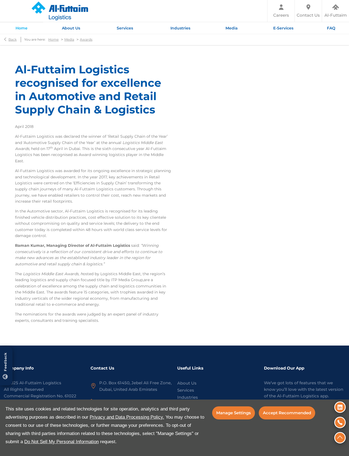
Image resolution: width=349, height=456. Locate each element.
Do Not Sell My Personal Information (61, 441)
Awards (86, 39)
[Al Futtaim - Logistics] (59, 10)
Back (12, 39)
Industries (187, 397)
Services (185, 390)
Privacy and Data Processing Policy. (127, 417)
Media (69, 39)
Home (53, 39)
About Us (187, 383)
